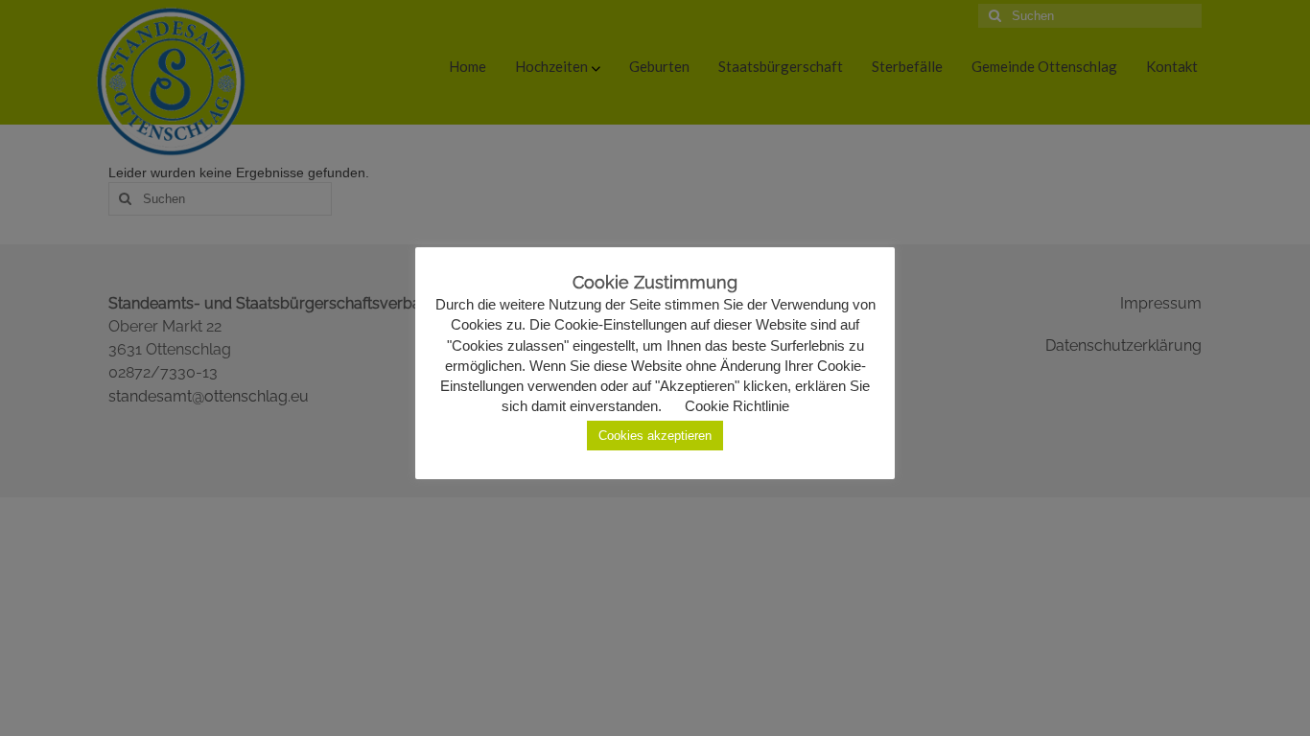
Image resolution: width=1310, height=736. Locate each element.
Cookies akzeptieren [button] (655, 435)
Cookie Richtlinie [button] (737, 406)
